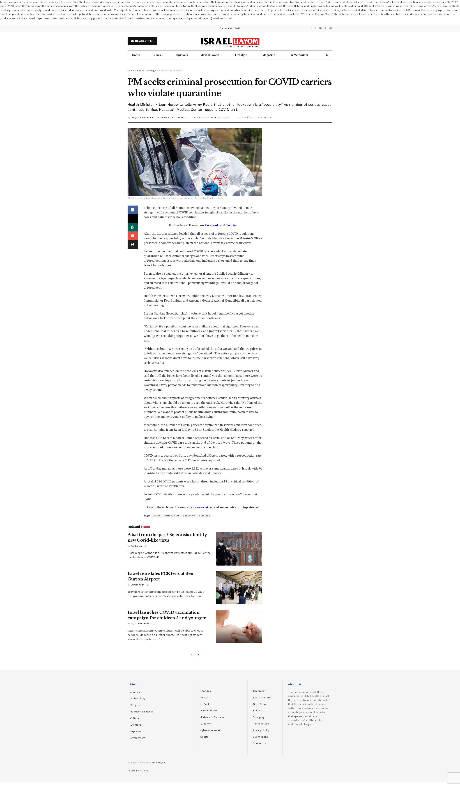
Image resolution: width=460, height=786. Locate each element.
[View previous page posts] (191, 654)
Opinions (182, 55)
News (157, 55)
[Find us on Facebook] (311, 28)
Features (205, 690)
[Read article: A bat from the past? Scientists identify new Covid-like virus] (239, 549)
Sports (204, 736)
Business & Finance (141, 711)
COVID (156, 515)
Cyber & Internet (210, 730)
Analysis (135, 692)
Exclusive (135, 724)
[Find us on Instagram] (320, 28)
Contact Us (259, 743)
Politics (257, 710)
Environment (137, 737)
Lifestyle (205, 723)
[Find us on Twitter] (315, 28)
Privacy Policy (261, 730)
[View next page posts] (198, 654)
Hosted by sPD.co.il (138, 770)
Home (136, 55)
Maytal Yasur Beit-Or (144, 117)
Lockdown (189, 515)
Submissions (260, 736)
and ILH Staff (178, 117)
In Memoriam (299, 55)
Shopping (258, 717)
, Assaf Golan (163, 117)
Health (204, 697)
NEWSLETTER (144, 41)
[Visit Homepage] (230, 41)
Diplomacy (260, 690)
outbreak (204, 515)
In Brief (204, 704)
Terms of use (261, 723)
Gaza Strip (259, 704)
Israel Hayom (158, 762)
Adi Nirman (136, 546)
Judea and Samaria (212, 717)
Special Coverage (146, 70)
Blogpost (135, 705)
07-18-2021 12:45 (219, 117)
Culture (134, 718)
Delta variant (171, 515)
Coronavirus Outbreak (171, 70)
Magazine (269, 55)
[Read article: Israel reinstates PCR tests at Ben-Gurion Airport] (239, 587)
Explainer (135, 731)
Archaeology (137, 698)
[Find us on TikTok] (325, 28)
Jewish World (208, 710)
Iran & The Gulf (262, 697)
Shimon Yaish (137, 585)
